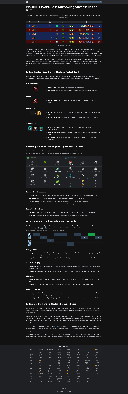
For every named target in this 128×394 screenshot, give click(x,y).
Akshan (31, 354)
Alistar (31, 355)
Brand (31, 376)
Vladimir (87, 381)
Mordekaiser (59, 378)
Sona (78, 375)
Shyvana (78, 365)
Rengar (68, 383)
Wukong (97, 351)
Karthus (50, 373)
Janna (50, 357)
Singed (78, 367)
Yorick (97, 360)
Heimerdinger (50, 349)
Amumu (31, 359)
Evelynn (40, 363)
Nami (59, 383)
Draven (40, 359)
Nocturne (69, 357)
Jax (49, 360)
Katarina (50, 376)
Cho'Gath (40, 351)
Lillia (59, 359)
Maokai (59, 370)
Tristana (87, 357)
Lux (59, 365)
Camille (31, 383)
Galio (40, 371)
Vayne (87, 370)
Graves (40, 379)
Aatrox (31, 349)
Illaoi (50, 352)
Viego (87, 378)
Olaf (69, 360)
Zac (97, 367)
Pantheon (69, 365)
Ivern (50, 355)
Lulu (59, 363)
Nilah (69, 355)
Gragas (40, 378)
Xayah (97, 352)
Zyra (97, 376)
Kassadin (50, 375)
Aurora (31, 368)
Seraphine (78, 359)
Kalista (49, 370)
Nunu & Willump (68, 359)
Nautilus (69, 351)
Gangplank (40, 373)
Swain (78, 378)
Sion (78, 368)
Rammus (69, 375)
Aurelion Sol (31, 367)
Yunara (97, 362)
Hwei (50, 351)
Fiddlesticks (40, 367)
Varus (87, 368)
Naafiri (59, 381)
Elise (40, 362)
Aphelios (31, 363)
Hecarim (40, 383)
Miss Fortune (59, 376)
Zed (97, 368)
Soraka (78, 376)
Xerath (97, 354)
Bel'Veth (31, 373)
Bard (31, 371)
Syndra (78, 381)
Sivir (78, 370)
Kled (59, 351)
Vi (87, 376)
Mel (59, 373)
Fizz (40, 370)
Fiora (40, 368)
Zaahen (97, 365)
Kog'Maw (59, 352)
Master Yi (59, 371)
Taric (88, 352)
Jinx (50, 365)
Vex (87, 375)
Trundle (87, 359)
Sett (78, 360)
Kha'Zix (49, 383)
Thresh (87, 355)
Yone (97, 359)
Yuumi (97, 363)
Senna (78, 357)
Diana (40, 355)
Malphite (59, 367)
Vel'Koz (87, 373)
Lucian (59, 362)
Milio (59, 375)
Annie (31, 362)
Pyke (69, 368)
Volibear (87, 383)
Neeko (68, 352)
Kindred (59, 349)
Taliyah (87, 349)
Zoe (97, 375)
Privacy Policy (68, 391)
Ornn (69, 363)
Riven (78, 349)
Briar (31, 379)
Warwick (97, 349)
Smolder (78, 373)
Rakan (68, 373)
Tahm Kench (78, 383)
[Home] (27, 1)
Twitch (87, 363)
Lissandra (59, 360)
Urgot (87, 367)
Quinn (68, 371)
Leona (59, 357)
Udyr (87, 365)
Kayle (50, 378)
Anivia (31, 360)
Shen (78, 363)
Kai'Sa (50, 368)
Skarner (78, 371)
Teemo (87, 354)
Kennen (50, 381)
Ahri (31, 351)
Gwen (40, 381)
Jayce (50, 362)
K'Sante (50, 367)
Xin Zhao (97, 355)
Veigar (87, 371)
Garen (40, 375)
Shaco (78, 362)
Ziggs (97, 371)
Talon (87, 351)
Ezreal (40, 365)
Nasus (68, 349)
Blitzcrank (31, 375)
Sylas (78, 379)
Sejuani (78, 355)
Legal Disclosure (60, 391)
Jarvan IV (50, 359)
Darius (40, 354)
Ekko (40, 360)
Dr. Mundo (40, 357)
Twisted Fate (87, 362)
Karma (49, 371)
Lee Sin (59, 355)
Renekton (69, 381)
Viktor (87, 379)
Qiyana (68, 370)
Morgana (59, 379)
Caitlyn (31, 381)
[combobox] (89, 2)
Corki (40, 352)
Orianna (69, 362)
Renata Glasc (69, 379)
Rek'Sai (68, 376)
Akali (31, 352)
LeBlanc (59, 354)
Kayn (50, 379)
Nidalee (68, 354)
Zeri (97, 370)
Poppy (68, 367)
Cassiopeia (40, 349)
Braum (30, 378)
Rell (69, 378)
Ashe (31, 365)
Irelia (50, 354)
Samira (78, 354)
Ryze (78, 352)
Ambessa (31, 357)
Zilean (97, 373)
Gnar (40, 376)
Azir (31, 370)
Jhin (50, 363)
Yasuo (97, 357)
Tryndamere (87, 360)
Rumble (78, 351)
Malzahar (59, 368)
